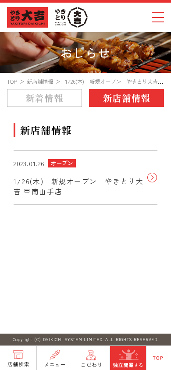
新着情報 (44, 97)
